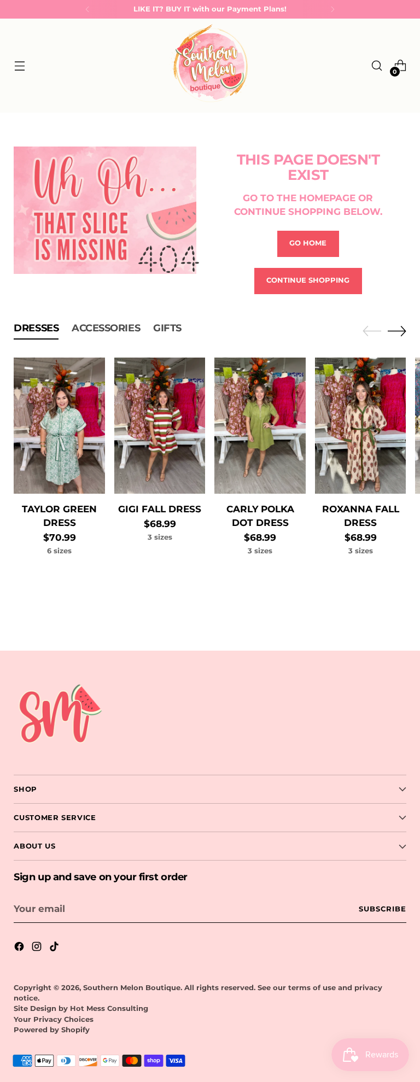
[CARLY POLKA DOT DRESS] (260, 426)
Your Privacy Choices (54, 1019)
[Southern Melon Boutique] (210, 65)
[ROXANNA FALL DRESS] (360, 426)
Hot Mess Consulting (109, 1008)
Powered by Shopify (52, 1030)
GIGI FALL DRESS (159, 509)
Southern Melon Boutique (131, 988)
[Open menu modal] (19, 66)
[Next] (332, 9)
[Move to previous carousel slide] (372, 331)
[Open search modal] (377, 66)
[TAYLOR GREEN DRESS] (59, 426)
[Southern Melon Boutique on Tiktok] (55, 948)
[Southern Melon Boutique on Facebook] (20, 948)
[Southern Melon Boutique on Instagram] (37, 948)
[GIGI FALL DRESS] (160, 426)
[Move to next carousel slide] (397, 330)
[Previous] (87, 9)
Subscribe (382, 909)
